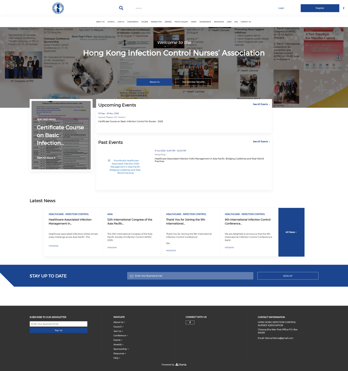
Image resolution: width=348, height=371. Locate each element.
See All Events (260, 104)
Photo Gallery (181, 22)
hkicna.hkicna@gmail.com (279, 338)
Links (229, 22)
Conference (132, 22)
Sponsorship (205, 22)
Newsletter (156, 22)
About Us (100, 22)
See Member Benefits (193, 82)
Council (111, 22)
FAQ (236, 22)
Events (117, 340)
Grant (194, 22)
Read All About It (46, 157)
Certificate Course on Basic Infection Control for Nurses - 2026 (130, 121)
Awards (168, 22)
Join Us (121, 22)
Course (144, 22)
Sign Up (287, 276)
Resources (219, 22)
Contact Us (246, 22)
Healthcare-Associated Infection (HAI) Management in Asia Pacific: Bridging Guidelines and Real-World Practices (209, 160)
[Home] (58, 8)
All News (290, 232)
